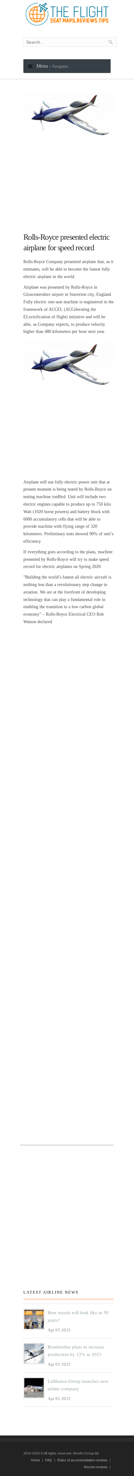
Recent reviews (96, 1467)
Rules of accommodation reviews (82, 1460)
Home (35, 1460)
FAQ (48, 1460)
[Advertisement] (68, 182)
